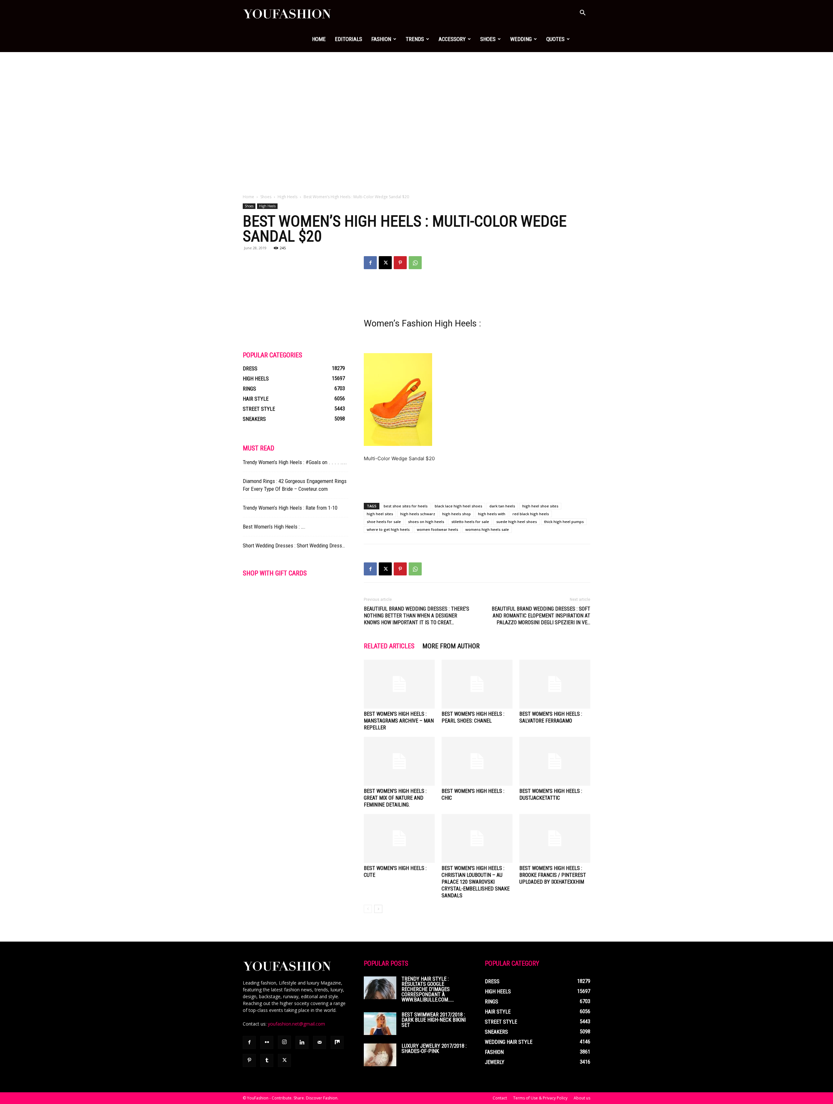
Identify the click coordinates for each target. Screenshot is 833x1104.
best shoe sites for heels (406, 506)
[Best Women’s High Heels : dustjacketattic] (554, 761)
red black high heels (530, 513)
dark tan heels (502, 506)
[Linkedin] (301, 1042)
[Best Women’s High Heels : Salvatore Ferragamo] (554, 684)
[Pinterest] (400, 262)
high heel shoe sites (540, 506)
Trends (415, 39)
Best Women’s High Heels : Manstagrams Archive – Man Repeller (399, 721)
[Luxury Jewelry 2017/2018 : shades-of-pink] (380, 1054)
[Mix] (337, 1042)
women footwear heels (437, 529)
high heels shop (456, 513)
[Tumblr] (266, 1060)
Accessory (452, 39)
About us (582, 1098)
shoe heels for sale (384, 521)
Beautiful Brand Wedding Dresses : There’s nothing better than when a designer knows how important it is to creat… (416, 616)
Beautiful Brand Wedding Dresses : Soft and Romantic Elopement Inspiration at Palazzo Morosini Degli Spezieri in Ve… (541, 616)
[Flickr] (266, 1042)
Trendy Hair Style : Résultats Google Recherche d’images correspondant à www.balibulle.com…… (428, 989)
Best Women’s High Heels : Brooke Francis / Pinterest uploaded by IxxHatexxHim (552, 875)
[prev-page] (368, 909)
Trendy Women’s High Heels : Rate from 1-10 (290, 507)
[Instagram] (284, 1042)
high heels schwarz (417, 513)
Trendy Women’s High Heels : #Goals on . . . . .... (295, 462)
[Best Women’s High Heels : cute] (399, 838)
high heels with (491, 513)
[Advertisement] (416, 100)
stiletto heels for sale (470, 521)
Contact (500, 1098)
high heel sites (380, 513)
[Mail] (319, 1042)
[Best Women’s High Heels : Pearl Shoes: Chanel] (477, 684)
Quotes (555, 39)
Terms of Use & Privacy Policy (540, 1098)
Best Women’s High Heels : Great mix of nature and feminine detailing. (395, 798)
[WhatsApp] (415, 262)
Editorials (348, 39)
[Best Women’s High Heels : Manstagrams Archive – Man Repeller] (399, 684)
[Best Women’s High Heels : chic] (477, 761)
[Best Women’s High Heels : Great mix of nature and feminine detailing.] (399, 761)
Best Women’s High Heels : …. (274, 526)
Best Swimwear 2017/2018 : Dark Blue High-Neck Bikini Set (434, 1020)
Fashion (381, 39)
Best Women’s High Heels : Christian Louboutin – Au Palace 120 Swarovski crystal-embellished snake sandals (476, 882)
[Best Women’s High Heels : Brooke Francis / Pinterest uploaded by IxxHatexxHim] (554, 838)
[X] (385, 262)
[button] (582, 13)
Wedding (521, 39)
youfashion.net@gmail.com (296, 1024)
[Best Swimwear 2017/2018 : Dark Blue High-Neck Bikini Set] (380, 1023)
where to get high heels (388, 529)
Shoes (488, 39)
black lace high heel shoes (458, 506)
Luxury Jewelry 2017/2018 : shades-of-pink (434, 1048)
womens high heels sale (487, 529)
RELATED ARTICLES (389, 646)
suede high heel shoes (516, 521)
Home (319, 39)
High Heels (287, 197)
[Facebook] (370, 262)
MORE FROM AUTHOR (451, 646)
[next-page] (378, 909)
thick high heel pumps (564, 521)
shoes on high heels (426, 521)
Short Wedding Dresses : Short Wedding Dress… (294, 545)
